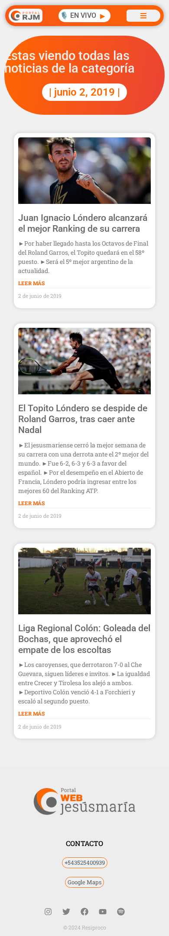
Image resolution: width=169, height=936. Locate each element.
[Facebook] (84, 912)
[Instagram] (48, 912)
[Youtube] (103, 912)
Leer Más (31, 283)
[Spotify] (121, 912)
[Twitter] (66, 912)
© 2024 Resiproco (84, 927)
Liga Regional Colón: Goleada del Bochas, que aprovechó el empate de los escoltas (84, 639)
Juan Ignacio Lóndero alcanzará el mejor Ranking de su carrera (82, 223)
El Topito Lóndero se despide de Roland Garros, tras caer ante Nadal (82, 419)
